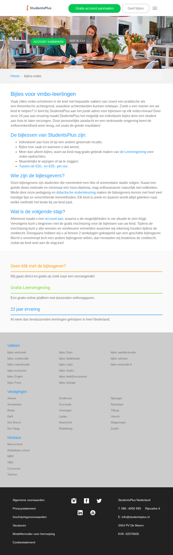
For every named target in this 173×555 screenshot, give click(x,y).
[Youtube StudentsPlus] (93, 513)
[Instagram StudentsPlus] (74, 501)
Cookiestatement (24, 542)
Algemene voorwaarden (29, 500)
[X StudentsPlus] (99, 501)
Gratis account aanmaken (95, 8)
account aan (54, 218)
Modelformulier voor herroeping (34, 534)
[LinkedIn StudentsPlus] (80, 513)
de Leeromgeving (133, 152)
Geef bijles (136, 8)
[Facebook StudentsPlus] (86, 501)
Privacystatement (24, 508)
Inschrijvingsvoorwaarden (30, 517)
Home (15, 76)
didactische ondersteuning (76, 192)
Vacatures (19, 525)
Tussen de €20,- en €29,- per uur (43, 166)
